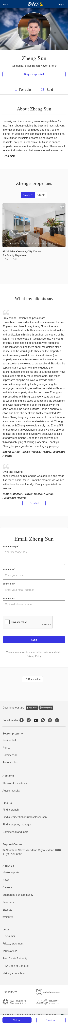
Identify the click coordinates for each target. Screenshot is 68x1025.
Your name (8, 569)
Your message (10, 546)
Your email (8, 583)
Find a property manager (16, 824)
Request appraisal (34, 74)
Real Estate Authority (14, 958)
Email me (51, 1020)
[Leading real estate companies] (51, 1002)
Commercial (9, 755)
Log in (61, 4)
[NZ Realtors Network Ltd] (17, 1002)
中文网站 (7, 917)
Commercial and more (15, 832)
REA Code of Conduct (15, 965)
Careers (7, 887)
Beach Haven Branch (44, 65)
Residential (9, 740)
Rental (6, 747)
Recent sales (10, 762)
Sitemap (7, 909)
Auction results (11, 790)
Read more (9, 156)
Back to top (33, 679)
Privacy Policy (34, 656)
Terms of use (9, 951)
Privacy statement (12, 943)
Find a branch (10, 809)
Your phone (9, 598)
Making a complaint (13, 973)
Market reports (10, 872)
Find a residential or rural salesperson (24, 817)
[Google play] (46, 708)
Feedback (8, 902)
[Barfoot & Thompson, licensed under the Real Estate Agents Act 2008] (34, 4)
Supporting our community (17, 894)
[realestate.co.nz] (51, 992)
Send (34, 639)
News (5, 880)
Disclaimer (8, 936)
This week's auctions (14, 783)
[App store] (32, 708)
